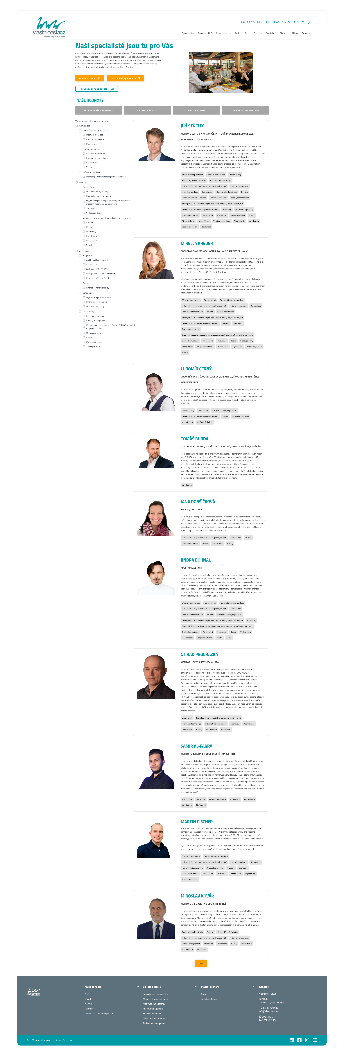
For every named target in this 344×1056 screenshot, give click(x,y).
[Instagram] (307, 1040)
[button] (303, 22)
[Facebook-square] (299, 1040)
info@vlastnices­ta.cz (269, 1011)
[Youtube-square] (315, 1040)
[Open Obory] (287, 33)
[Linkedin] (291, 1040)
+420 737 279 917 (286, 21)
